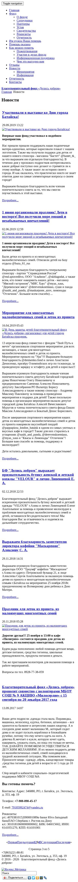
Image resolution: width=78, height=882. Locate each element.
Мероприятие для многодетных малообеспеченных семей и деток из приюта (38, 315)
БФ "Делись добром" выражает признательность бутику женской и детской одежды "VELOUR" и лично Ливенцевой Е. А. (38, 476)
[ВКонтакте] (29, 877)
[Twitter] (33, 877)
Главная (7, 91)
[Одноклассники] (37, 877)
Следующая (48, 842)
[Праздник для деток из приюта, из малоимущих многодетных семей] (39, 629)
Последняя (63, 842)
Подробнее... (10, 200)
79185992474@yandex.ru (27, 807)
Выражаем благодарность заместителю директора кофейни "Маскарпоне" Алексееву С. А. (34, 546)
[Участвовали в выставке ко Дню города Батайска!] (36, 129)
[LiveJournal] (45, 877)
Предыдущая (25, 842)
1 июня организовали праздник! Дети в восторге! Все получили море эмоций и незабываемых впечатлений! (34, 216)
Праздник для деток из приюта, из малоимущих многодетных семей (30, 611)
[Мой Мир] (41, 877)
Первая (12, 842)
